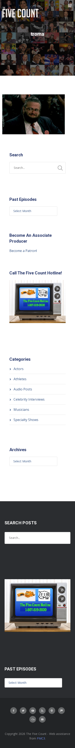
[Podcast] (52, 710)
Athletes (20, 379)
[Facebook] (13, 710)
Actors (19, 369)
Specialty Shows (26, 419)
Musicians (21, 409)
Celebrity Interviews (29, 399)
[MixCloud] (32, 719)
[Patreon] (61, 710)
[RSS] (42, 710)
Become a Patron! (23, 250)
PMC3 (41, 738)
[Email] (42, 719)
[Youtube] (32, 710)
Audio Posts (23, 389)
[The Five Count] (21, 12)
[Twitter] (23, 710)
